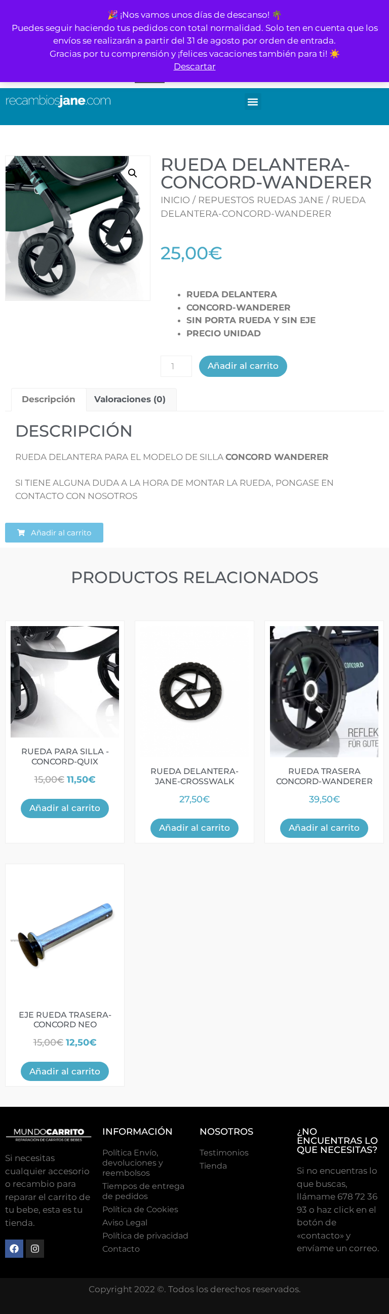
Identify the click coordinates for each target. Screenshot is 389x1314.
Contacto (121, 1249)
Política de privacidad (145, 1236)
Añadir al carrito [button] (64, 808)
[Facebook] (14, 1249)
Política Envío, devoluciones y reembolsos (132, 1163)
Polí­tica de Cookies (140, 1209)
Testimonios (224, 1152)
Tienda (213, 1166)
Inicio (175, 200)
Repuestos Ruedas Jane (261, 200)
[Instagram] (35, 1249)
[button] (253, 101)
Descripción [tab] (48, 399)
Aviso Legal (124, 1222)
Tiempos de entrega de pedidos (143, 1191)
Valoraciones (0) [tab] (130, 399)
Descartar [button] (195, 66)
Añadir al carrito (243, 366)
